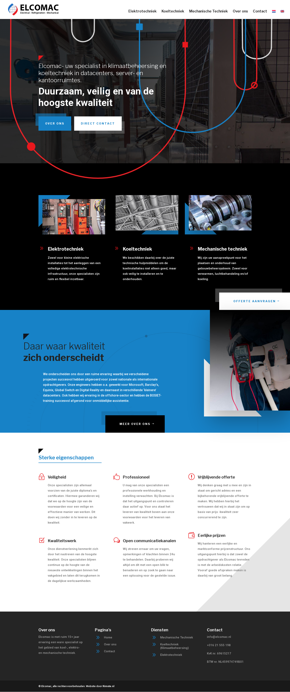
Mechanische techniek (222, 249)
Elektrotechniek (142, 11)
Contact (260, 11)
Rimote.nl (108, 686)
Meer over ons (135, 424)
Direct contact (98, 123)
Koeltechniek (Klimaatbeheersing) (174, 646)
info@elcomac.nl (219, 637)
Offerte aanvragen (254, 301)
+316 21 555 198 (219, 645)
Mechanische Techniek (208, 11)
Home (108, 637)
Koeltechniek (173, 11)
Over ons (240, 11)
